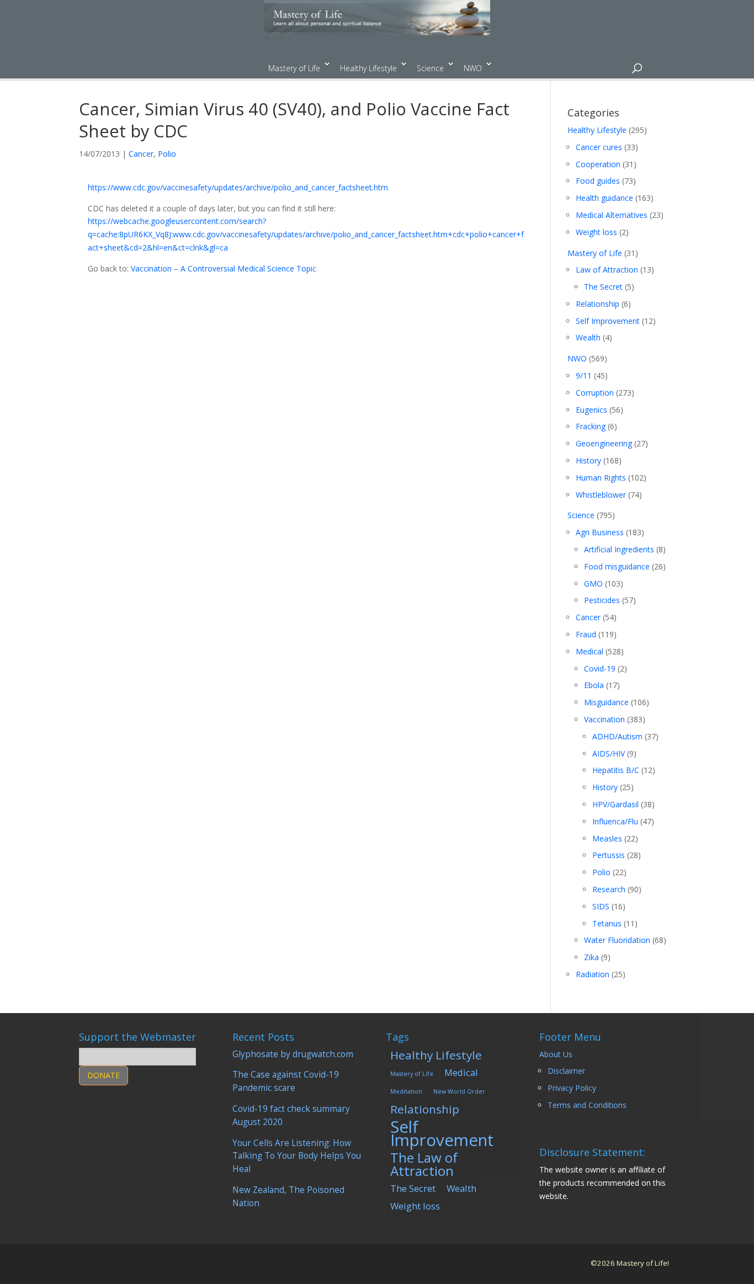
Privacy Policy (572, 1088)
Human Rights (601, 477)
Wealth (588, 337)
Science (430, 68)
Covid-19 (599, 668)
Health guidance (604, 198)
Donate (103, 1075)
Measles (607, 838)
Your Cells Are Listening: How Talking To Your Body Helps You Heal (296, 1156)
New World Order (459, 1091)
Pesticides (602, 600)
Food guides (598, 180)
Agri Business (600, 532)
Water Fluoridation (617, 940)
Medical (589, 651)
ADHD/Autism (617, 736)
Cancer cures (599, 147)
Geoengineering (604, 443)
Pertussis (608, 855)
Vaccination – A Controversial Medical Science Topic (223, 268)
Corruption (595, 392)
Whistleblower (601, 494)
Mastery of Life (294, 68)
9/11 (584, 375)
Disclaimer (566, 1070)
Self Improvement (608, 321)
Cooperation (598, 164)
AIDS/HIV (608, 753)
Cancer (141, 153)
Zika (591, 957)
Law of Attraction (607, 269)
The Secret (603, 286)
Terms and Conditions (587, 1105)
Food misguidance (617, 566)
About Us (555, 1054)
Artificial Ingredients (619, 549)
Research (608, 889)
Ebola (594, 685)
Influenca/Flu (615, 821)
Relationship (597, 304)
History (588, 460)
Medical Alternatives (611, 215)
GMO (593, 583)
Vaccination (604, 719)
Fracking (591, 426)
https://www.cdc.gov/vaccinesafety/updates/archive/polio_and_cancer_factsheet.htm (238, 187)
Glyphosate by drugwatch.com (292, 1054)
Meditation (406, 1091)
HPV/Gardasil (615, 804)
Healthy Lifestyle (368, 68)
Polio (167, 153)
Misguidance (606, 702)
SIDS (600, 906)
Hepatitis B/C (615, 770)
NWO (473, 68)
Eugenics (591, 409)
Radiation (592, 974)
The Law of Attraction (424, 1164)
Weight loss (596, 232)
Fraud (586, 634)
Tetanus (607, 923)
